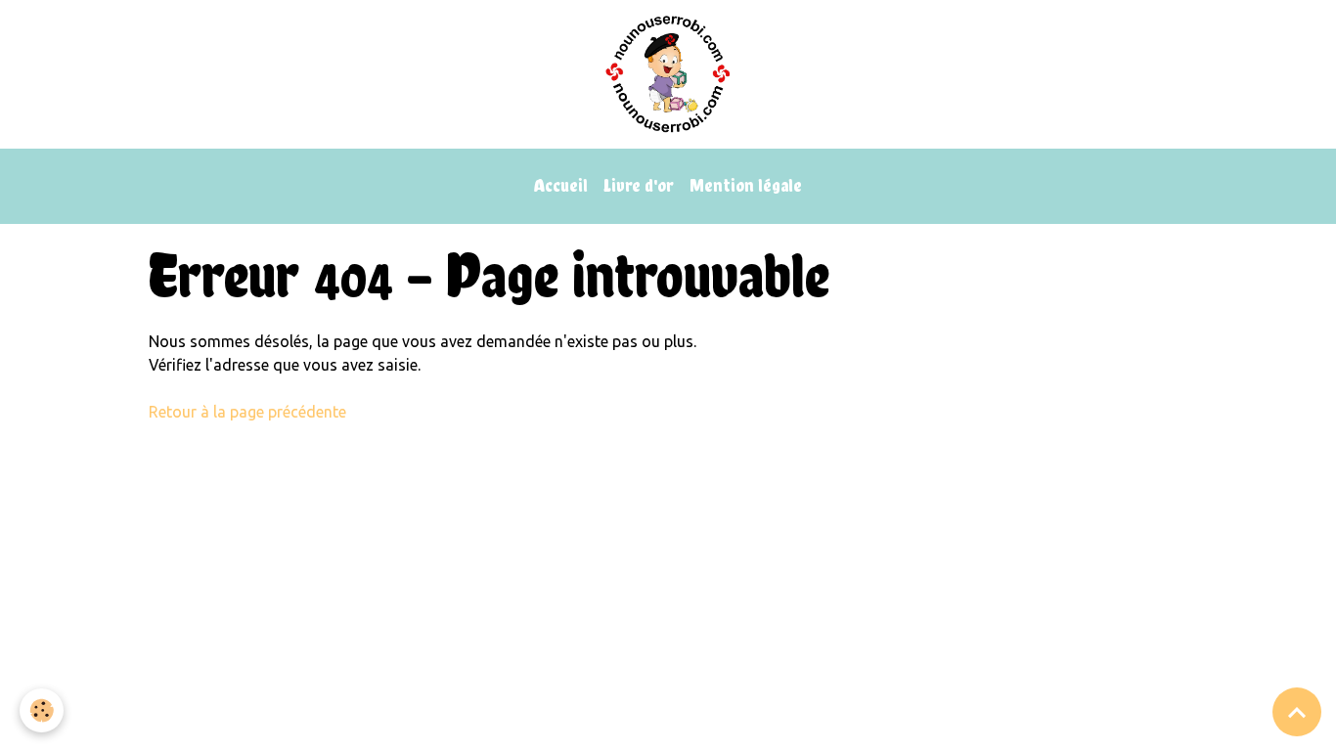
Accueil (561, 185)
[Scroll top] (1296, 711)
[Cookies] (42, 710)
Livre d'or (638, 185)
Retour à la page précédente (247, 411)
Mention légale (746, 185)
